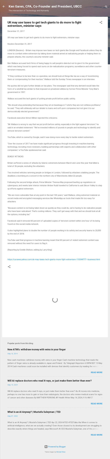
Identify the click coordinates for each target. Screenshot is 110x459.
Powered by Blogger (57, 446)
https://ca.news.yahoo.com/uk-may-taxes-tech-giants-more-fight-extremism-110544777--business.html (54, 259)
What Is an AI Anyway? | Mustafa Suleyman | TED (34, 411)
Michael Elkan (60, 452)
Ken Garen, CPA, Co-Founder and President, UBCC (45, 6)
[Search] (106, 7)
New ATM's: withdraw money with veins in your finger (37, 349)
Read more (96, 372)
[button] (100, 23)
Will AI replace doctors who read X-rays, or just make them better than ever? (50, 380)
